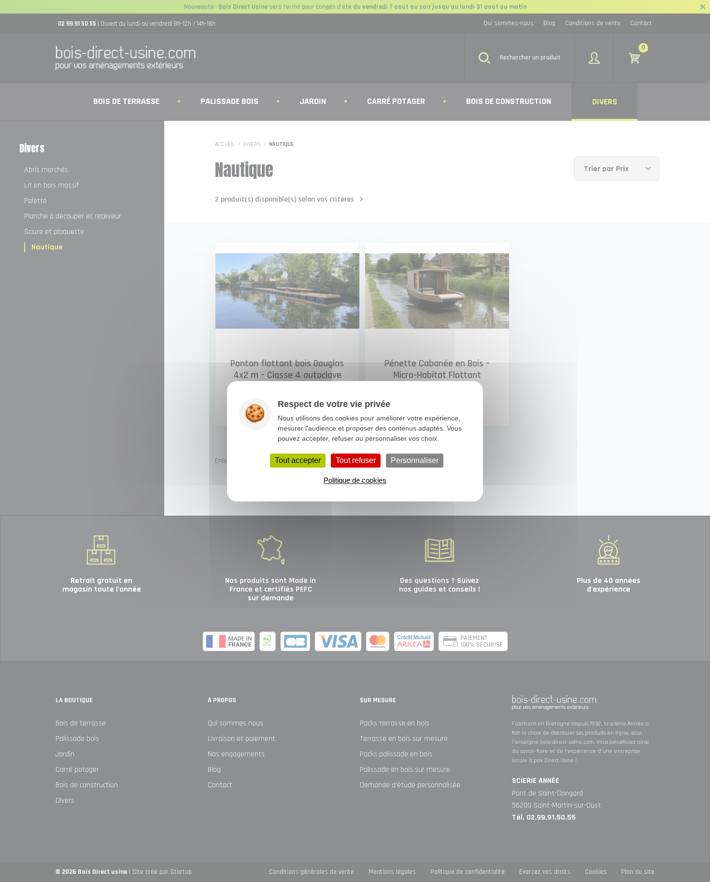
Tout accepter (298, 460)
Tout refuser (356, 460)
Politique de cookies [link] (355, 480)
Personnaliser (415, 460)
